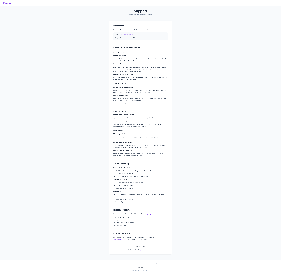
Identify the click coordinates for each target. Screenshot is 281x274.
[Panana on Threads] (139, 267)
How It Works (123, 264)
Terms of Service (156, 264)
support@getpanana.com (126, 34)
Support (137, 264)
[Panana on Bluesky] (142, 267)
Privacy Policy (145, 264)
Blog (131, 264)
